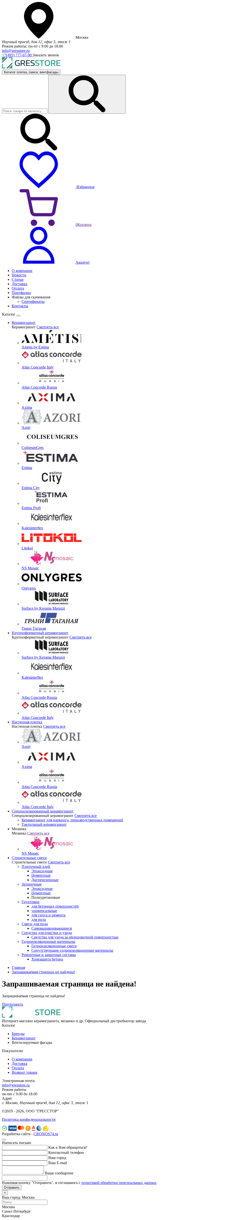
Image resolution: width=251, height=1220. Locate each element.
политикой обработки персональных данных (119, 1183)
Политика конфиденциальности (29, 1119)
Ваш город (57, 1158)
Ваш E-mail (57, 1163)
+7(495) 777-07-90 (17, 55)
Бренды (18, 1034)
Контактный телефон (66, 1152)
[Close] (18, 315)
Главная (18, 967)
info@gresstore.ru (16, 51)
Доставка (19, 1063)
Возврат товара (24, 1072)
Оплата (18, 1068)
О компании (22, 1059)
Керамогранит (24, 1038)
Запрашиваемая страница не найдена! (43, 972)
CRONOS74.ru (46, 1134)
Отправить (12, 1187)
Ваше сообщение (59, 1173)
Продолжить (12, 1004)
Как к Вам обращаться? (67, 1147)
